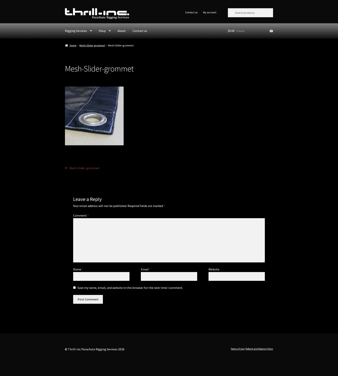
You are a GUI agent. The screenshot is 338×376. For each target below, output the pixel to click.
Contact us (191, 12)
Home (73, 45)
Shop (102, 31)
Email (146, 269)
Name (78, 269)
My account (209, 12)
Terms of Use (237, 348)
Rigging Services (76, 31)
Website (214, 269)
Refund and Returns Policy (259, 348)
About (122, 31)
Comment (81, 215)
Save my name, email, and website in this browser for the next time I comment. (130, 288)
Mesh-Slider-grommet (92, 45)
